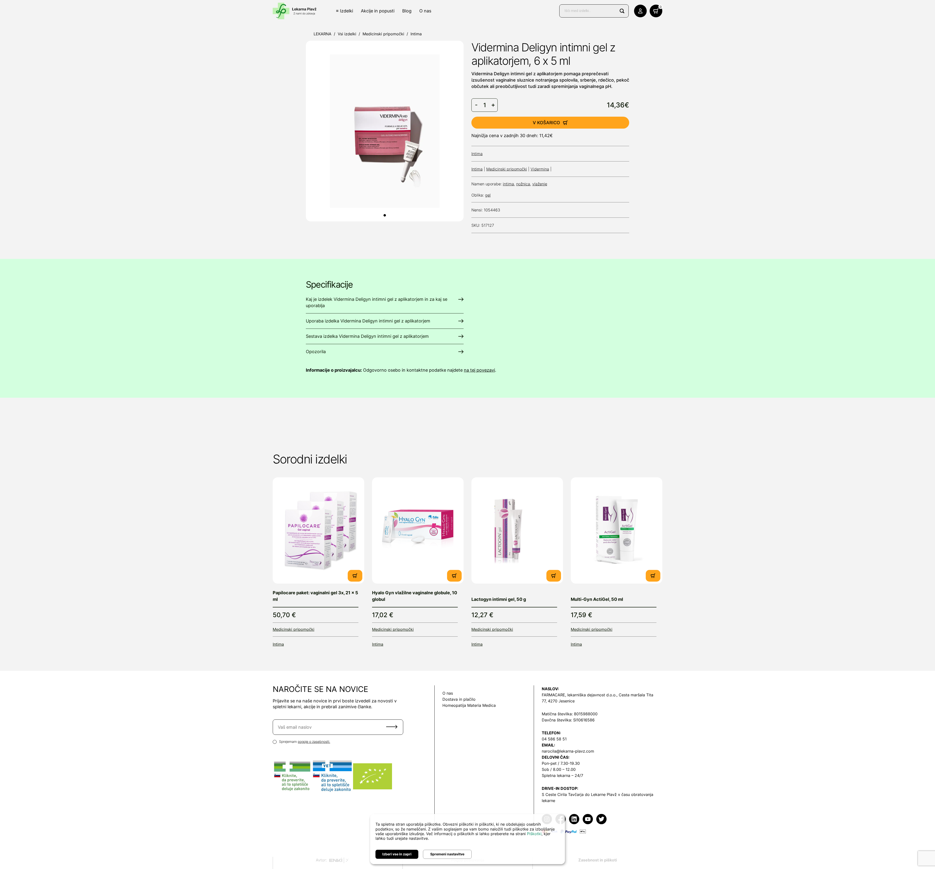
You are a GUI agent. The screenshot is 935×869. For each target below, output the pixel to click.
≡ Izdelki (344, 10)
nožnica (523, 183)
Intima (416, 33)
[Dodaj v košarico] (355, 576)
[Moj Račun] (640, 11)
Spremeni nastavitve (447, 854)
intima (508, 183)
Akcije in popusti (377, 10)
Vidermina (540, 169)
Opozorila (316, 351)
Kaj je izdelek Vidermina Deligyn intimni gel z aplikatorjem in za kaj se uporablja (376, 302)
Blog (406, 10)
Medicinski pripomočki (383, 33)
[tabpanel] (385, 131)
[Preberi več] (318, 530)
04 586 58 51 (554, 739)
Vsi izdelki (347, 33)
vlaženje (539, 183)
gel (488, 195)
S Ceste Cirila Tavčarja (563, 794)
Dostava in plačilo (459, 699)
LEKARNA (322, 33)
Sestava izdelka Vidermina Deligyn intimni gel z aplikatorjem (367, 336)
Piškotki (534, 833)
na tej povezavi (479, 370)
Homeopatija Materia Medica (469, 705)
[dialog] (467, 839)
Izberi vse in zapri (396, 854)
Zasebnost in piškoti (597, 860)
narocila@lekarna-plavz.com (568, 751)
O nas (425, 10)
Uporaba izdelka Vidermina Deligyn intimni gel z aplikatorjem (368, 320)
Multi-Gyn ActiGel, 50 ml (597, 599)
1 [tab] (384, 215)
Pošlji (391, 727)
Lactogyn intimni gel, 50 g (498, 599)
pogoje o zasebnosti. (314, 741)
